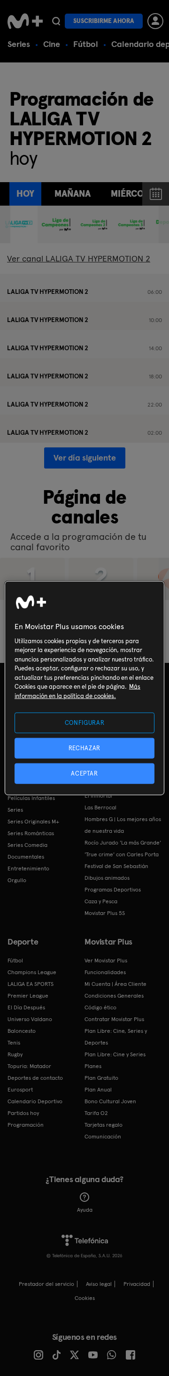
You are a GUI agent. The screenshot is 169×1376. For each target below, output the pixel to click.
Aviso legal (99, 1284)
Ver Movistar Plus (105, 960)
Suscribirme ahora (103, 20)
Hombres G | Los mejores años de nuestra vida (122, 825)
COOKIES (85, 1298)
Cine (51, 44)
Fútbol (85, 44)
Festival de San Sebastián (116, 866)
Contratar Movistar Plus (114, 1019)
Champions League (32, 972)
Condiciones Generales (114, 995)
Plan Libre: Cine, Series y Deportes (115, 1037)
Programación (26, 1125)
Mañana (72, 193)
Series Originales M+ (33, 821)
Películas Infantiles (31, 798)
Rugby (15, 1054)
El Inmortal (98, 795)
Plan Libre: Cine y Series (115, 1054)
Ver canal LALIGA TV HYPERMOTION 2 (78, 258)
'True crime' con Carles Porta (121, 854)
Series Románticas (31, 833)
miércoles (134, 193)
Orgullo (17, 880)
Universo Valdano (30, 1019)
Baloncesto (22, 1031)
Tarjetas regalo (103, 1125)
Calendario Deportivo (35, 1101)
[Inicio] (25, 21)
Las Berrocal (100, 807)
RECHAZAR (84, 747)
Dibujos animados (107, 878)
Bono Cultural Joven (110, 1101)
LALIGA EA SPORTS (31, 984)
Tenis (14, 1042)
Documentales (26, 856)
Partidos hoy (23, 1113)
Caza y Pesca (100, 901)
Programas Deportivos (112, 889)
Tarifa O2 (96, 1113)
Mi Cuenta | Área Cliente (115, 984)
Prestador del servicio (46, 1284)
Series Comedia (27, 845)
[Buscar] (56, 21)
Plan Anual (98, 1089)
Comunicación (102, 1136)
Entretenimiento (28, 868)
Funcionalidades (105, 972)
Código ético (100, 1007)
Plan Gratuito (101, 1078)
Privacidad (136, 1284)
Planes (92, 1066)
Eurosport (20, 1089)
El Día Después (26, 1007)
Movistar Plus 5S (104, 913)
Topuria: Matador (29, 1066)
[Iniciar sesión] (155, 21)
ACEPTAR (84, 773)
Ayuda (84, 1210)
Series (19, 44)
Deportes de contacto (35, 1078)
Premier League (28, 995)
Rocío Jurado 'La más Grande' (122, 842)
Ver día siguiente (85, 457)
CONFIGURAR (85, 722)
